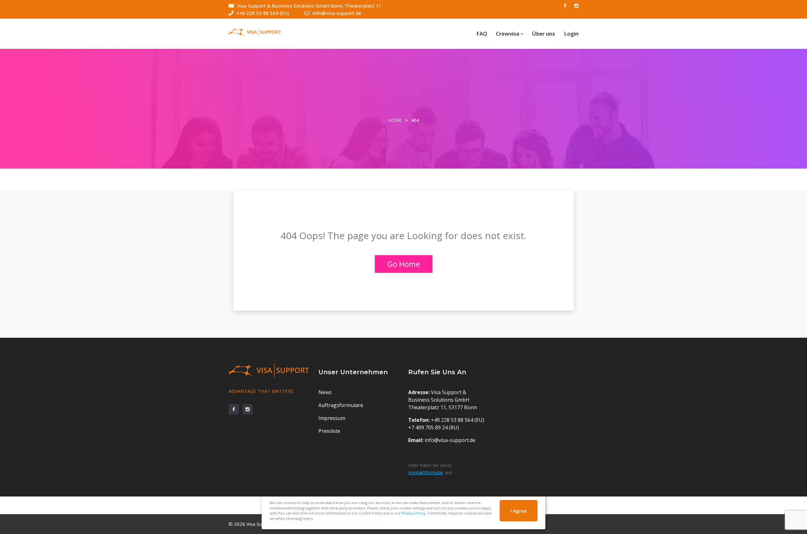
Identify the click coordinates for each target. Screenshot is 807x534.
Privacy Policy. (414, 513)
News (325, 392)
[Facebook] (565, 5)
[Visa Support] (269, 31)
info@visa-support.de (336, 13)
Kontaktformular (426, 472)
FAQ (481, 33)
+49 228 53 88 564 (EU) (262, 13)
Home (395, 120)
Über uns (543, 33)
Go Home (403, 264)
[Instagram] (576, 5)
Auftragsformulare (340, 405)
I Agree (518, 511)
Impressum (331, 418)
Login (571, 33)
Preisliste (329, 431)
